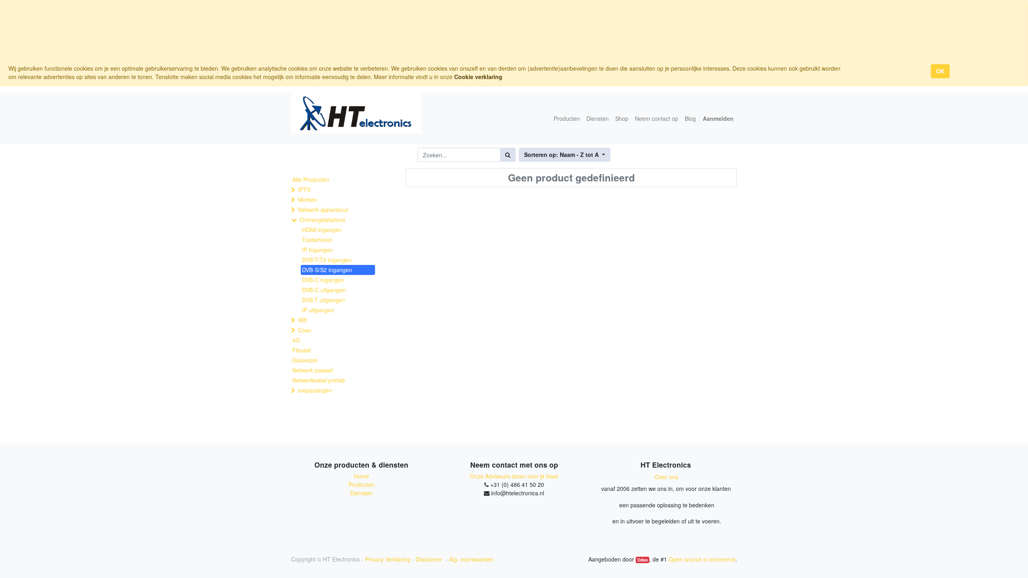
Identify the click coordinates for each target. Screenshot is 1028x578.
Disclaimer (430, 559)
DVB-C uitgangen (324, 290)
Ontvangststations (322, 220)
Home (361, 476)
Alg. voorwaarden (471, 559)
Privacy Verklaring (387, 559)
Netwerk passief (312, 370)
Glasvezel (304, 360)
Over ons (666, 477)
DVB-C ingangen (323, 280)
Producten (362, 484)
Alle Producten (310, 179)
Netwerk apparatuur (323, 210)
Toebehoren (317, 240)
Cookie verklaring (478, 77)
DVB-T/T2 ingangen (327, 260)
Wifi (302, 320)
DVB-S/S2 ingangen (327, 270)
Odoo (642, 560)
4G (296, 340)
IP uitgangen (318, 310)
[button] (564, 155)
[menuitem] (567, 118)
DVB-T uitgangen (323, 300)
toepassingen (315, 390)
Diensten (361, 493)
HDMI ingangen (322, 230)
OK (940, 71)
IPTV (304, 189)
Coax (304, 330)
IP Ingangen (317, 250)
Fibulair (301, 350)
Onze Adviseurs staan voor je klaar (514, 476)
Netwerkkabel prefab (318, 380)
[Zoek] (508, 155)
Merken (307, 199)
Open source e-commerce (702, 559)
